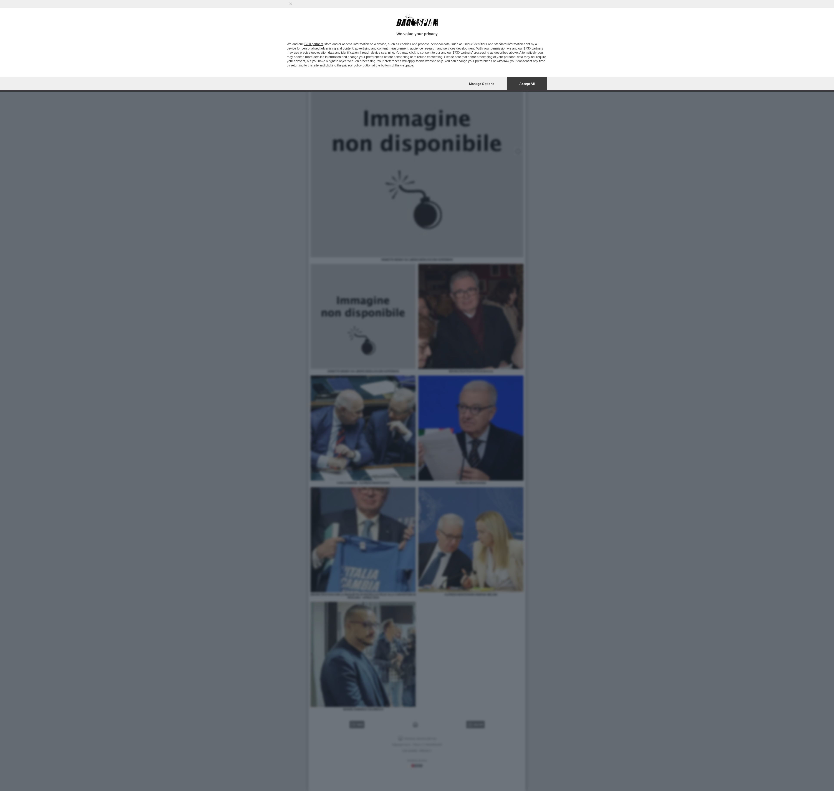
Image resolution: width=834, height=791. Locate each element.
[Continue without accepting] (291, 4)
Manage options (481, 84)
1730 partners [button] (313, 44)
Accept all (527, 84)
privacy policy (352, 65)
